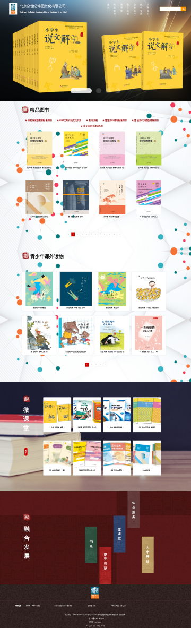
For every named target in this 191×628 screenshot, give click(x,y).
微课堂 (119, 534)
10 (114, 235)
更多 (26, 452)
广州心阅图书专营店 (118, 606)
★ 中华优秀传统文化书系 (69, 120)
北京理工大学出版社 (32, 606)
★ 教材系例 (92, 120)
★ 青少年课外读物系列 (92, 126)
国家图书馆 (92, 606)
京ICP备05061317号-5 (96, 619)
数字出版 (105, 561)
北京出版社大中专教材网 (63, 606)
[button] (81, 90)
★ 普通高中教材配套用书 (114, 120)
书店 (91, 544)
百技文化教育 (98, 622)
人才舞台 (147, 554)
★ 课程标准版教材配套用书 (38, 120)
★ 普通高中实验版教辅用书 (145, 120)
